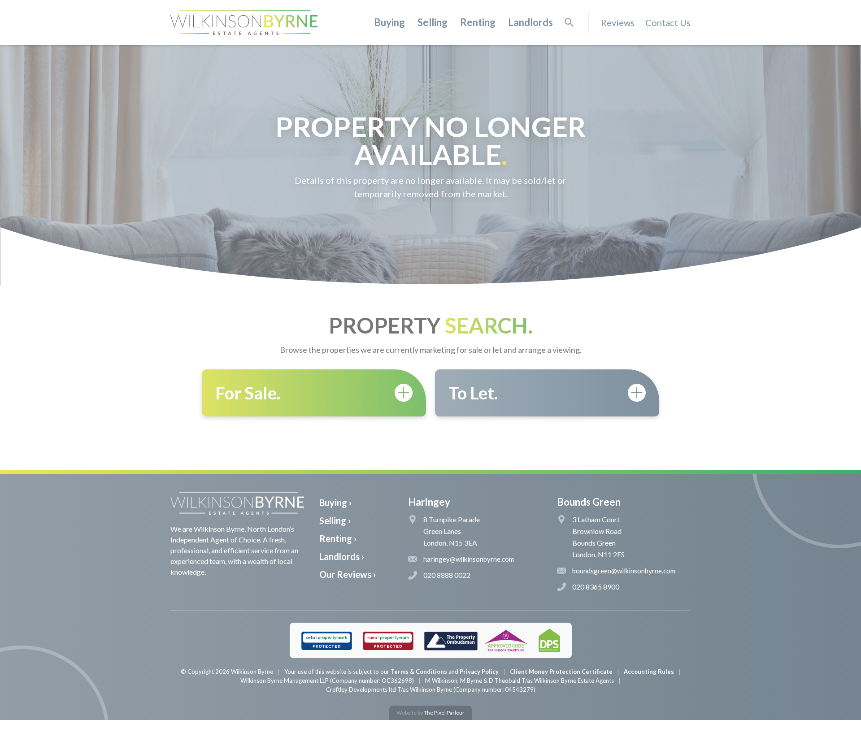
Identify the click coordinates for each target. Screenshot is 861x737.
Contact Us (668, 22)
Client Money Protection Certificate (561, 671)
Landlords (530, 22)
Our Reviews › (347, 574)
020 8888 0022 (446, 575)
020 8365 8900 (595, 586)
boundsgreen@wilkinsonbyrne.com (623, 571)
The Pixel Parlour (444, 712)
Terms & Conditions (419, 671)
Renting (478, 22)
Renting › (338, 538)
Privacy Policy (479, 671)
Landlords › (341, 556)
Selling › (335, 520)
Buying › (335, 502)
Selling (432, 22)
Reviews (618, 22)
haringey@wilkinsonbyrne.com (468, 559)
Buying (389, 22)
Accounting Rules (649, 671)
